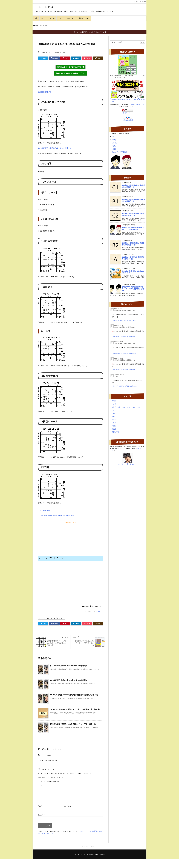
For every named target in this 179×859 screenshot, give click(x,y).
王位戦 (114, 410)
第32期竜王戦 (96, 606)
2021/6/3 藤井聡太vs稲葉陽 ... (123, 360)
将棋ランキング (127, 113)
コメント (41, 785)
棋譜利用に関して (44, 92)
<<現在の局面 (45, 510)
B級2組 (114, 143)
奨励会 (114, 429)
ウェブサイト (42, 815)
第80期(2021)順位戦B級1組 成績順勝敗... (124, 337)
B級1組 (113, 140)
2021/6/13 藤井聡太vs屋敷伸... (123, 343)
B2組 (128, 407)
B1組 (123, 407)
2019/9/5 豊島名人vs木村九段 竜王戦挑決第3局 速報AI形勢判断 (74, 695)
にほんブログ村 (127, 120)
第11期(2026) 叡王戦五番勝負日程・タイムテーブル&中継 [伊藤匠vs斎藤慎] (133, 288)
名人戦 (114, 404)
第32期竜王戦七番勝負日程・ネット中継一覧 (54, 148)
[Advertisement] (54, 538)
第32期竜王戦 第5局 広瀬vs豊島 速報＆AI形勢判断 (68, 666)
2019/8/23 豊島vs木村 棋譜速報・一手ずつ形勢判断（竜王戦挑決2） (76, 709)
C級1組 (113, 146)
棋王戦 (114, 416)
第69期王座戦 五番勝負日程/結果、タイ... (124, 320)
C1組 (133, 407)
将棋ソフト (115, 432)
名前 (40, 806)
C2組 (138, 407)
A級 (112, 137)
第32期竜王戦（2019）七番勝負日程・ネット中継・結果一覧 (73, 724)
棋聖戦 (114, 426)
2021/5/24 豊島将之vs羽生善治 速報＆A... (125, 386)
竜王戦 (45, 25)
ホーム (37, 25)
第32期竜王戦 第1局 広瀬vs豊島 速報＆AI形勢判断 (68, 680)
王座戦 (114, 413)
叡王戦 (114, 420)
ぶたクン (99, 612)
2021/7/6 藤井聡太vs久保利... (123, 327)
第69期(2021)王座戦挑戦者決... (123, 310)
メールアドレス (66, 806)
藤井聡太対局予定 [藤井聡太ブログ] (70, 67)
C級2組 (114, 149)
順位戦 (114, 407)
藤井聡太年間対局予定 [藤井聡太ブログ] (71, 73)
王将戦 (114, 423)
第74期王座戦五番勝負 (119, 152)
